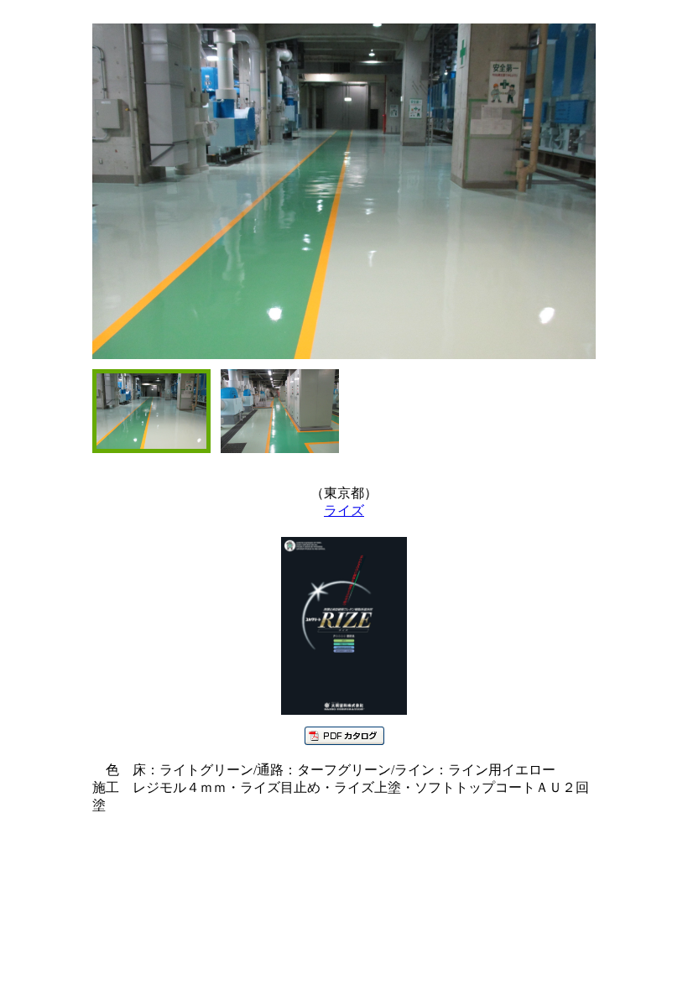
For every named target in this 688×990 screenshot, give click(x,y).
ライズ (344, 510)
